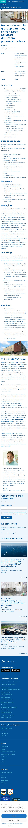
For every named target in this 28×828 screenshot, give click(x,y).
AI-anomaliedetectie (6, 712)
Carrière (3, 759)
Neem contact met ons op (18, 1)
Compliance (4, 705)
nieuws (3, 749)
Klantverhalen (12, 570)
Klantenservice (5, 756)
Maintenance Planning (7, 699)
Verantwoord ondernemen (8, 751)
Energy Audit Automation (12, 609)
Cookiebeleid (4, 823)
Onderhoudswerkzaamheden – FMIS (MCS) (15, 88)
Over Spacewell (5, 746)
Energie (6, 570)
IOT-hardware (4, 736)
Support (8, 1)
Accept (14, 816)
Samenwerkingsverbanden (8, 754)
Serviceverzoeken (5, 687)
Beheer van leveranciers (7, 702)
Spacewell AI (4, 733)
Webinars (3, 782)
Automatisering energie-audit (9, 707)
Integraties (4, 730)
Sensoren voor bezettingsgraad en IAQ (11, 689)
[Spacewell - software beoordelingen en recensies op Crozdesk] (5, 800)
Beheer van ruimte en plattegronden (10, 682)
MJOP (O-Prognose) (9, 109)
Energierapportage (6, 717)
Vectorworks (19, 135)
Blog (2, 646)
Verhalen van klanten (6, 772)
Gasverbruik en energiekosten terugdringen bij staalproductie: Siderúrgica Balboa (14, 640)
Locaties (3, 762)
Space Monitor (9, 124)
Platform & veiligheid (6, 728)
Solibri (13, 135)
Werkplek (3, 572)
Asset (2, 570)
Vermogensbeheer (6, 697)
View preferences (14, 820)
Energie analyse (5, 710)
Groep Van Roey (20, 53)
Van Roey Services (21, 62)
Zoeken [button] (3, 1)
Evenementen (4, 780)
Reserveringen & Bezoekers (8, 684)
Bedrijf (3, 743)
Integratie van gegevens (7, 715)
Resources (19, 570)
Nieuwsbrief (3, 4)
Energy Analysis (13, 646)
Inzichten (3, 777)
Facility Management (6, 694)
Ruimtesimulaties (5, 692)
